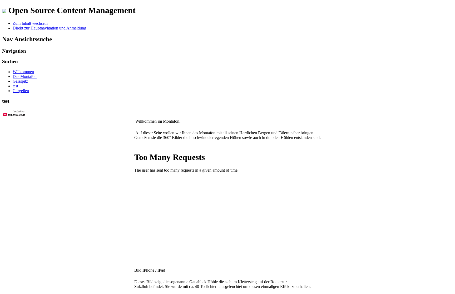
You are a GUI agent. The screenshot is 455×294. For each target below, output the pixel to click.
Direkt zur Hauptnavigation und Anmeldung (49, 28)
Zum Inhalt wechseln (30, 23)
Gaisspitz (20, 81)
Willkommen (23, 71)
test (15, 86)
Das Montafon (25, 76)
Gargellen (21, 90)
